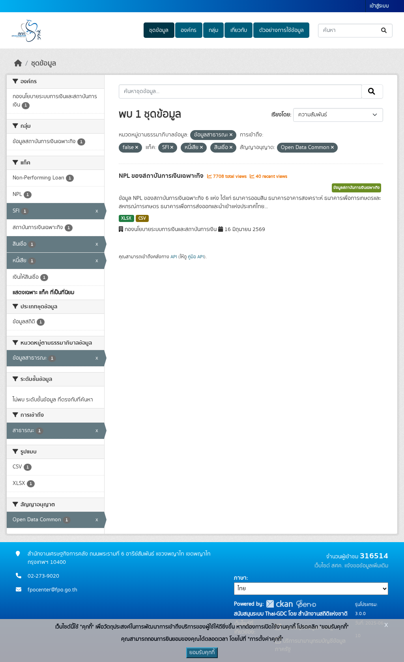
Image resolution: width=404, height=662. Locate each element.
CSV (142, 218)
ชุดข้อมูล (158, 30)
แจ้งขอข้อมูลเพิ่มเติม (366, 566)
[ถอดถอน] (231, 135)
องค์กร (188, 30)
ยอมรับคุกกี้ (202, 652)
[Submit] (384, 30)
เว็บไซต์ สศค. (328, 566)
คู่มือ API (196, 256)
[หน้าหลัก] (18, 63)
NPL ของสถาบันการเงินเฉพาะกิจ (162, 176)
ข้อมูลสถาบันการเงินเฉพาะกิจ (356, 187)
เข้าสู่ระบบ (379, 6)
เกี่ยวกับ (238, 30)
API (173, 256)
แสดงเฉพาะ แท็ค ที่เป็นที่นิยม (43, 293)
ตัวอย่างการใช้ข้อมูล (281, 30)
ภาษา (240, 578)
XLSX (126, 218)
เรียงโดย (280, 115)
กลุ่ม (213, 30)
